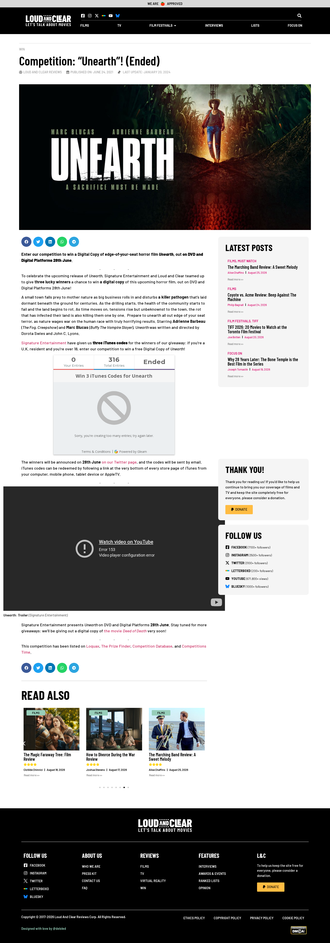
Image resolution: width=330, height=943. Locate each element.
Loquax (92, 646)
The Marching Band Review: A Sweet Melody (172, 757)
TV (142, 874)
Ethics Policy (194, 918)
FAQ (84, 888)
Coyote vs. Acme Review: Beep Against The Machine (262, 297)
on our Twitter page (119, 462)
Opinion (204, 888)
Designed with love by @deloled (43, 928)
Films (144, 866)
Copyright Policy (227, 918)
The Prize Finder (115, 646)
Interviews (207, 866)
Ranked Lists (209, 881)
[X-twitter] (97, 16)
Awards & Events (212, 874)
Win (22, 49)
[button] (299, 15)
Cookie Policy (293, 918)
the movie (113, 630)
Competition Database (152, 646)
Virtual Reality (153, 881)
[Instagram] (90, 16)
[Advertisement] (263, 423)
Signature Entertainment (43, 342)
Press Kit (89, 874)
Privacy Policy (261, 918)
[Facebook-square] (83, 16)
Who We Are (91, 866)
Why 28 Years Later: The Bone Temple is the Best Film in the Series (263, 361)
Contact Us (91, 881)
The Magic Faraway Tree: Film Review (47, 757)
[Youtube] (111, 16)
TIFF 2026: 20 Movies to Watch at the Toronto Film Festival (257, 329)
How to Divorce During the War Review (110, 757)
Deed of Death (135, 630)
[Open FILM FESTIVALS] (175, 25)
